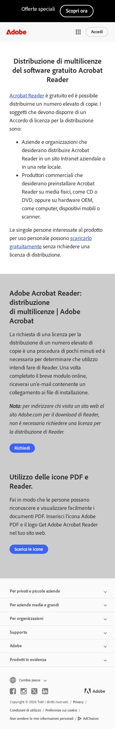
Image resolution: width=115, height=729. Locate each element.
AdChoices (91, 718)
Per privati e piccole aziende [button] (35, 591)
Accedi (97, 31)
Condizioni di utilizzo (25, 710)
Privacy (78, 702)
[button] (78, 32)
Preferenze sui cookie (61, 710)
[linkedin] (45, 691)
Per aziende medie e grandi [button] (34, 605)
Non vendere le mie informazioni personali (42, 718)
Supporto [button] (18, 632)
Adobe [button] (16, 645)
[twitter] (34, 691)
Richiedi (22, 448)
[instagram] (24, 691)
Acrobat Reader (27, 95)
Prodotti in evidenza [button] (28, 659)
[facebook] (13, 691)
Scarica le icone (28, 549)
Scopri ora (76, 11)
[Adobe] (16, 31)
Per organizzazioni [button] (26, 618)
